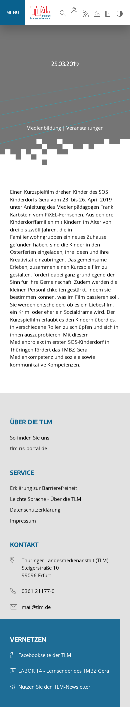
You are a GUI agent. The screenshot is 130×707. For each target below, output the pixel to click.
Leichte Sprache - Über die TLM (45, 499)
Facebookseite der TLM (44, 655)
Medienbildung (44, 127)
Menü (12, 12)
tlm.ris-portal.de (28, 448)
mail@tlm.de (36, 607)
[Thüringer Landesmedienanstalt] (43, 12)
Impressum (23, 520)
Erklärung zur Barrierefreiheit (43, 488)
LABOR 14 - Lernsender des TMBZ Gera (63, 670)
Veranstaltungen (85, 127)
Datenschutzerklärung (35, 509)
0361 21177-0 (38, 591)
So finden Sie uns (29, 437)
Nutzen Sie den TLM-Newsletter (54, 686)
